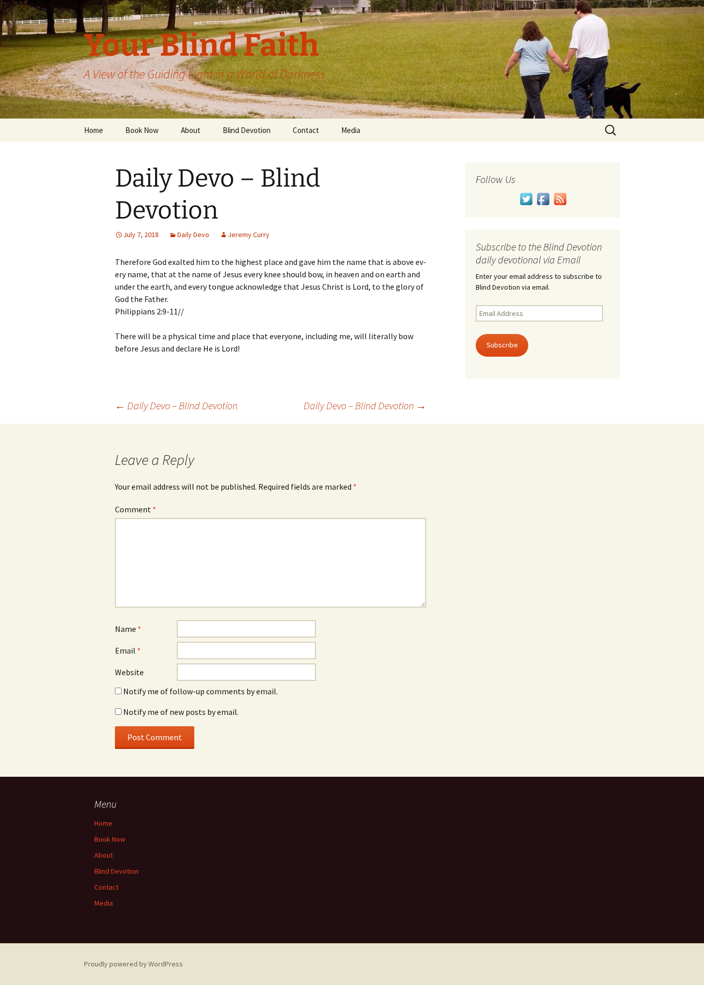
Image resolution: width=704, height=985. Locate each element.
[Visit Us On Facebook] (542, 198)
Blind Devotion (247, 130)
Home (93, 130)
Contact (306, 130)
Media (350, 130)
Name (128, 629)
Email (128, 650)
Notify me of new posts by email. (181, 712)
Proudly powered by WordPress (133, 964)
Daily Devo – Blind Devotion (176, 405)
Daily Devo (193, 234)
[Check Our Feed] (559, 198)
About (190, 130)
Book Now (142, 130)
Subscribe (502, 344)
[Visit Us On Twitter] (525, 198)
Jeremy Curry (249, 234)
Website (129, 672)
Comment (135, 509)
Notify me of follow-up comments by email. (200, 691)
